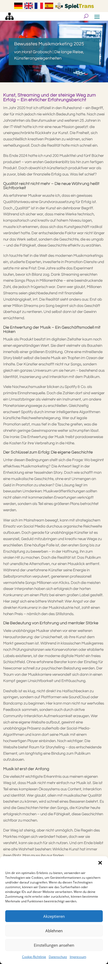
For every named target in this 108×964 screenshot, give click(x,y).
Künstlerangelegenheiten (38, 58)
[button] (100, 862)
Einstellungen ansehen (54, 945)
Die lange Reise (68, 52)
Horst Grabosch (37, 52)
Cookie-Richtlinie (34, 957)
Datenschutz (58, 957)
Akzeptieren (54, 916)
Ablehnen (54, 930)
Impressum (78, 957)
